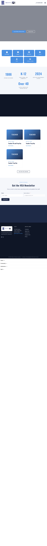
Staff (2, 269)
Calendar (27, 229)
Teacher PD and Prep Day (14, 143)
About (2, 260)
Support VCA (27, 234)
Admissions (3, 266)
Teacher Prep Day (30, 143)
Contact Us (27, 232)
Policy (26, 236)
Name (2, 193)
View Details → (11, 145)
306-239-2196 (17, 232)
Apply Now (27, 231)
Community (3, 263)
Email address (27, 193)
